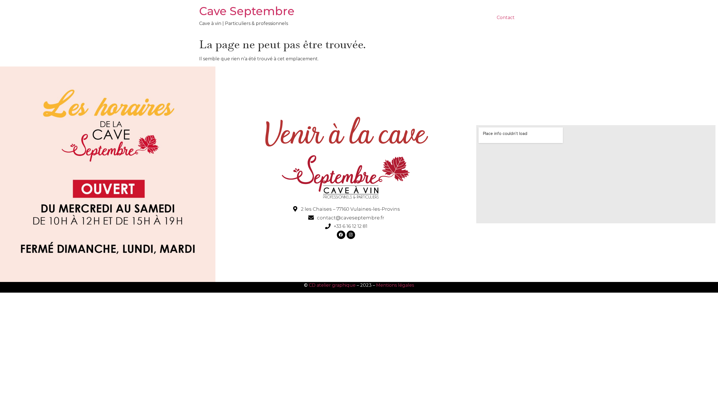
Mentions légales (395, 285)
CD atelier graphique (332, 285)
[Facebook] (341, 235)
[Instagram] (351, 235)
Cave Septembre (246, 11)
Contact (506, 17)
